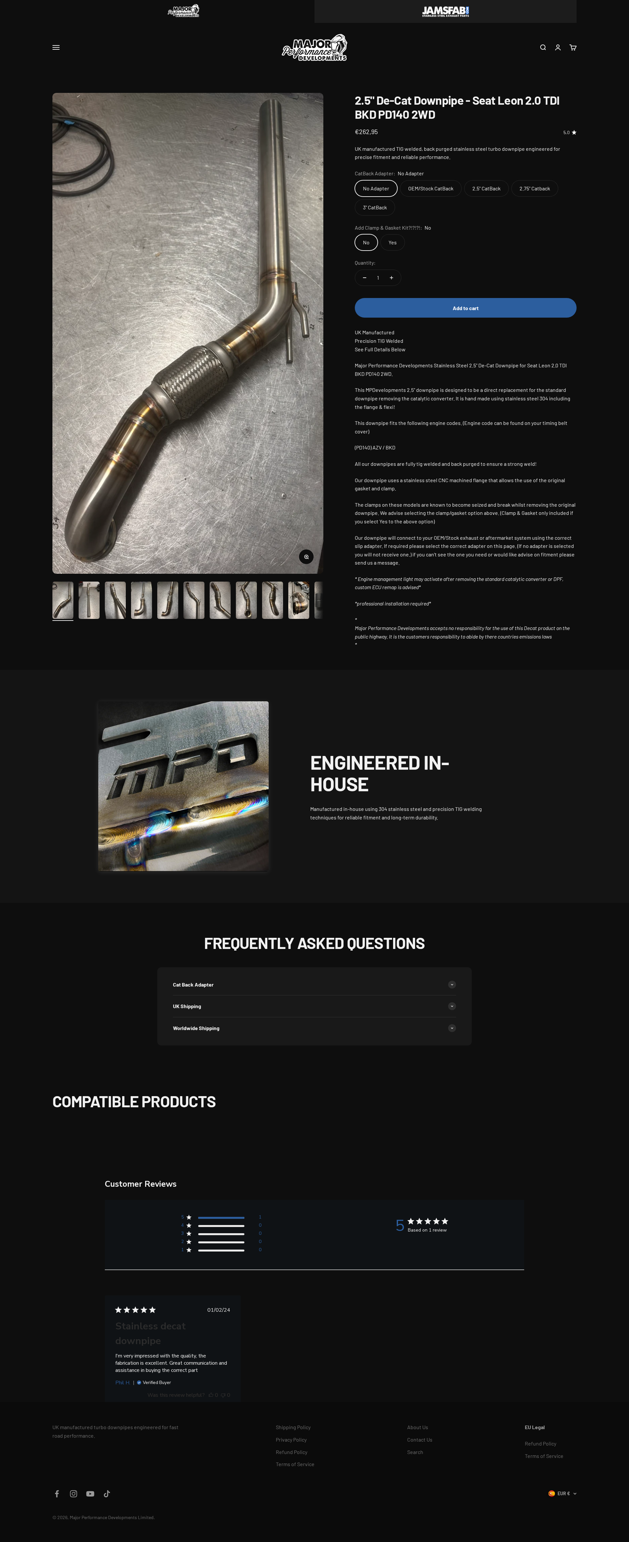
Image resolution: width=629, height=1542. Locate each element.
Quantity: (365, 262)
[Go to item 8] (246, 601)
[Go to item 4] (141, 601)
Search (415, 1452)
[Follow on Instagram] (73, 1493)
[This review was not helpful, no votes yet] (223, 1395)
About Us (417, 1427)
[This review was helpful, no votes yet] (211, 1395)
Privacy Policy (291, 1439)
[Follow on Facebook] (56, 1493)
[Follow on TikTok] (107, 1493)
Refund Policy (291, 1452)
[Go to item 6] (193, 601)
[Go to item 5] (167, 601)
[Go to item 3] (115, 601)
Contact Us (419, 1439)
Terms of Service (295, 1464)
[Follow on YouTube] (90, 1493)
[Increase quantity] (391, 278)
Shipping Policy (293, 1427)
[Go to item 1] (62, 601)
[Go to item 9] (272, 601)
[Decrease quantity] (364, 278)
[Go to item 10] (298, 601)
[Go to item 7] (220, 601)
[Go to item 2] (89, 601)
